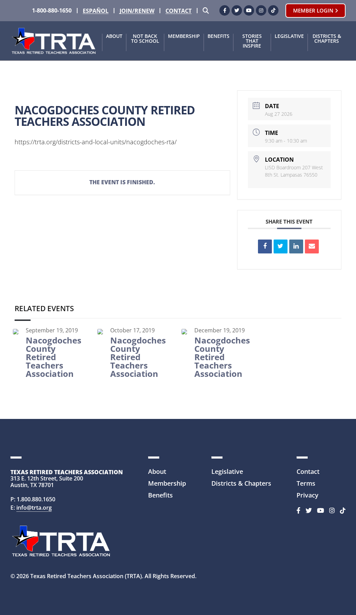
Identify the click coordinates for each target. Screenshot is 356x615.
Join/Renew (137, 11)
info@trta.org (34, 507)
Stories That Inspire (252, 41)
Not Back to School (145, 39)
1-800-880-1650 (52, 10)
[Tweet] (281, 246)
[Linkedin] (296, 246)
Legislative (289, 36)
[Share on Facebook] (265, 246)
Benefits (218, 36)
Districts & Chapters (327, 39)
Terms (306, 483)
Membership (184, 36)
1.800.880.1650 (36, 499)
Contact (178, 11)
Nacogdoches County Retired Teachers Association (53, 356)
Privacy (307, 495)
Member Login (314, 10)
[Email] (312, 246)
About (114, 36)
